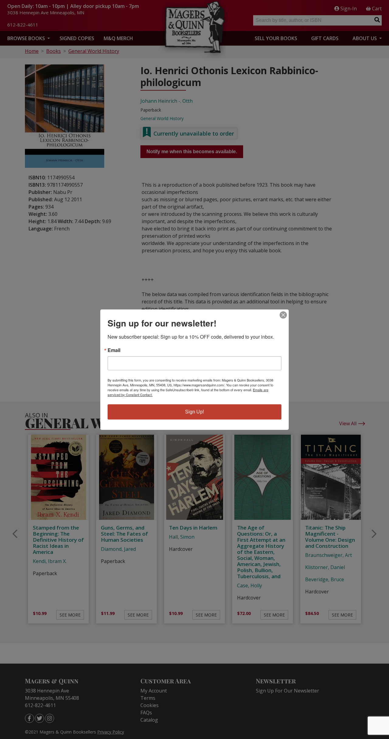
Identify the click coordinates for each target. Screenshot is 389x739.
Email (114, 350)
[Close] (283, 315)
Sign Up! (194, 411)
